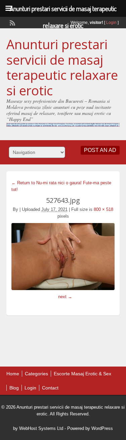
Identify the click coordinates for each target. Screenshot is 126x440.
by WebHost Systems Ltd (38, 428)
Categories (36, 373)
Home (12, 373)
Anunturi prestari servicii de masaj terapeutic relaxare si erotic (62, 67)
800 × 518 (103, 209)
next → (65, 296)
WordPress (102, 428)
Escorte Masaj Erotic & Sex (82, 373)
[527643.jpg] (63, 256)
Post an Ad (100, 150)
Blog (14, 387)
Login (111, 22)
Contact (50, 387)
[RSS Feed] (11, 22)
